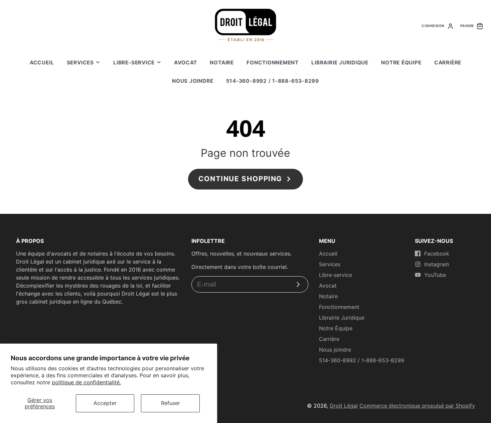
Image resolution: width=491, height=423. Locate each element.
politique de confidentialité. (86, 382)
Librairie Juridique (339, 62)
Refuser (170, 403)
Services (80, 62)
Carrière (447, 62)
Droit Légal (344, 405)
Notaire (221, 62)
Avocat (185, 62)
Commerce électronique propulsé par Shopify (417, 405)
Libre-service (134, 62)
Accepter (105, 403)
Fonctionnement (273, 62)
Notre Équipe (401, 62)
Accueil (42, 62)
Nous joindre (192, 81)
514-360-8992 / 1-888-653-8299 (272, 81)
